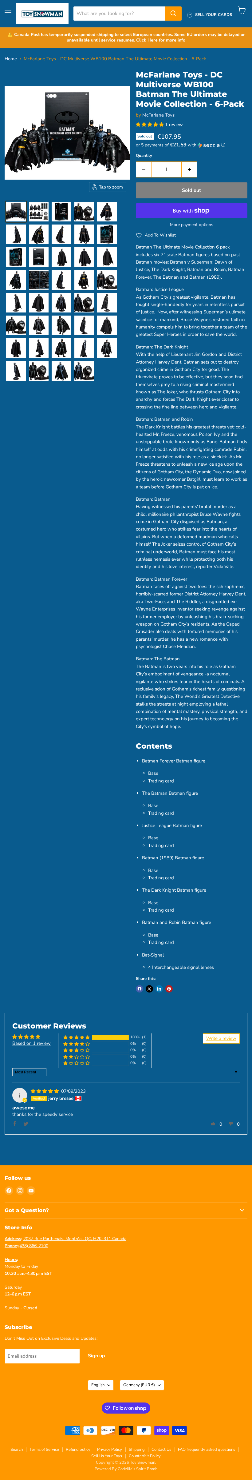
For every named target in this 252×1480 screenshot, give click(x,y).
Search (16, 1449)
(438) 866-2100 (33, 1246)
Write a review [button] (221, 1038)
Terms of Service (44, 1449)
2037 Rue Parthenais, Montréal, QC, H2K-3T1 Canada (74, 1239)
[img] (45, 1091)
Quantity (144, 155)
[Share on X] (149, 989)
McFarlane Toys (158, 115)
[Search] (173, 13)
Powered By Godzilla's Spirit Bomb (126, 1469)
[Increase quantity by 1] (189, 169)
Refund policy (78, 1449)
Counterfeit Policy (145, 1456)
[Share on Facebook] (139, 989)
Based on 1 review (31, 1043)
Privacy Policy (109, 1449)
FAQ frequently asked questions (206, 1449)
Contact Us (161, 1449)
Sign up (96, 1355)
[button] (16, 211)
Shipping (137, 1449)
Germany (139, 1385)
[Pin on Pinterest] (169, 989)
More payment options (191, 224)
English (97, 1385)
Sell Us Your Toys (106, 1456)
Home (11, 59)
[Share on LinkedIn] (159, 989)
